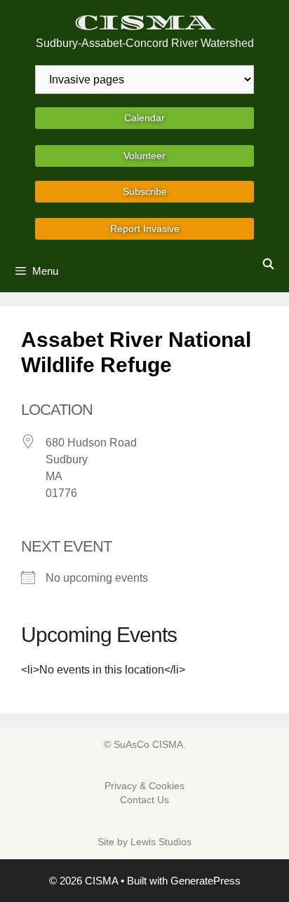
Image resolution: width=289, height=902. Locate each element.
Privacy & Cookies (144, 785)
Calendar (144, 117)
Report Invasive (145, 228)
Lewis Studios (160, 841)
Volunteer (144, 155)
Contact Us (144, 799)
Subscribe (145, 191)
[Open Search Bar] (268, 264)
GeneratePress (205, 881)
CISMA (145, 23)
